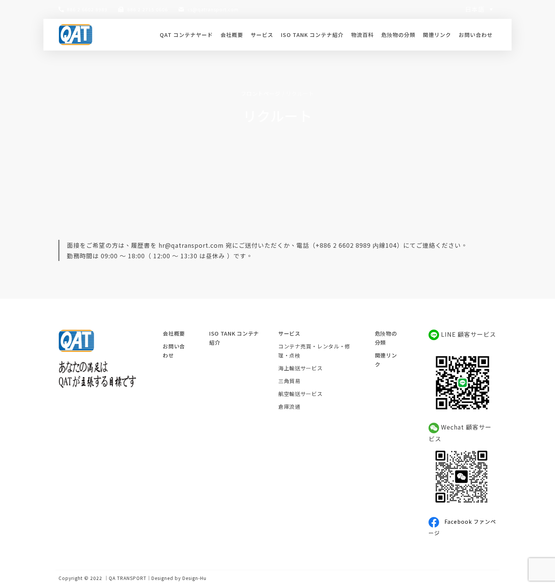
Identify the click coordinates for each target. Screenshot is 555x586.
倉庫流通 (289, 406)
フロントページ (261, 93)
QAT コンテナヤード (186, 34)
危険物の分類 (398, 34)
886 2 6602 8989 (87, 9)
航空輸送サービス (300, 393)
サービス (262, 34)
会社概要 (231, 34)
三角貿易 (289, 381)
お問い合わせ (476, 34)
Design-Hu (194, 578)
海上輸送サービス (300, 368)
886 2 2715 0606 (147, 9)
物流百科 (362, 34)
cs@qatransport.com (213, 9)
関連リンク (437, 34)
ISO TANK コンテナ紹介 (312, 34)
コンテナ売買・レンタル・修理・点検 (314, 350)
